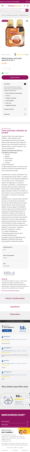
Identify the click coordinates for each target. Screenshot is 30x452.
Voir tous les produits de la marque (10, 290)
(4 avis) (26, 54)
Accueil (3, 15)
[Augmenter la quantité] (10, 68)
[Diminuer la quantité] (4, 68)
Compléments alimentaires (12, 15)
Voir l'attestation (6, 331)
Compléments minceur (23, 15)
